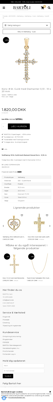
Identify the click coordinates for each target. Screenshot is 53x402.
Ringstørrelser (8, 339)
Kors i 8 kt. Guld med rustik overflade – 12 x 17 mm (39, 237)
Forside (5, 16)
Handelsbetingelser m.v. (11, 348)
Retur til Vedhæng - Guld (26, 32)
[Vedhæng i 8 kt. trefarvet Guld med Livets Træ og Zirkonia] (14, 223)
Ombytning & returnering (12, 336)
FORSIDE (6, 342)
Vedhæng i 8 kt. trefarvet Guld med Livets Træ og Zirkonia (14, 237)
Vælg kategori (14, 25)
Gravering (6, 323)
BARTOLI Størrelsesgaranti (12, 345)
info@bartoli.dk (8, 300)
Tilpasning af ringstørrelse (12, 325)
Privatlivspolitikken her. (17, 397)
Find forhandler (8, 351)
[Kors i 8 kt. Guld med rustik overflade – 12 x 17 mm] (39, 223)
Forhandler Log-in (9, 354)
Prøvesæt (6, 320)
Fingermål (6, 317)
